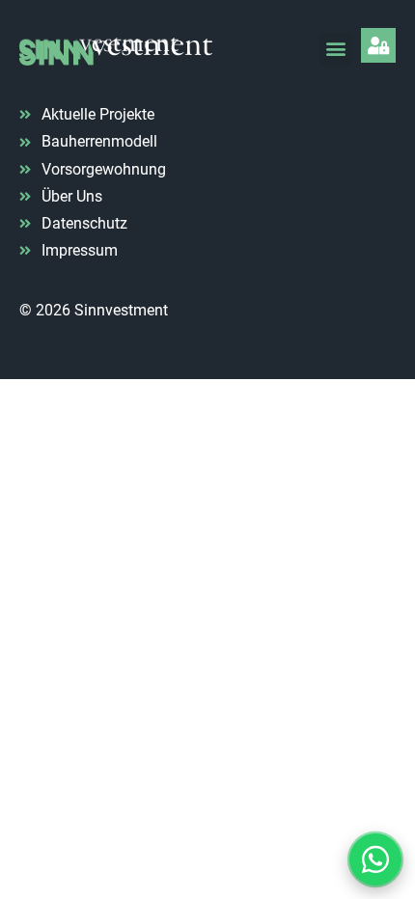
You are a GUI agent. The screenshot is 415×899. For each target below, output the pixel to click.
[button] (335, 49)
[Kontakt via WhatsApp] (375, 859)
